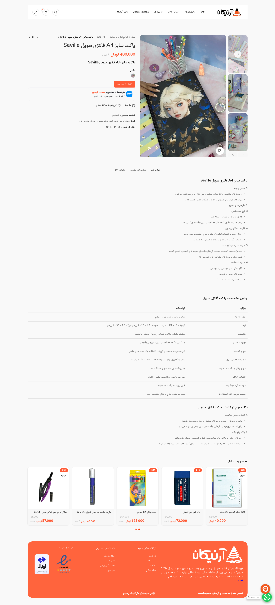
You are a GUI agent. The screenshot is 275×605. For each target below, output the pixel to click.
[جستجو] (56, 12)
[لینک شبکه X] (119, 127)
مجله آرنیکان (151, 570)
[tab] (155, 168)
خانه (133, 37)
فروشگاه (152, 556)
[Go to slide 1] (139, 529)
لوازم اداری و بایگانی (118, 37)
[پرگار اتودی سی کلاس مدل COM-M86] (48, 488)
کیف (111, 121)
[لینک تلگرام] (107, 127)
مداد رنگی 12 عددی (146, 512)
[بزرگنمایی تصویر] (220, 151)
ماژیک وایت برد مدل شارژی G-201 (94, 512)
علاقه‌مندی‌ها (109, 556)
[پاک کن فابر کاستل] (182, 488)
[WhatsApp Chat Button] (267, 597)
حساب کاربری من (107, 565)
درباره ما (153, 565)
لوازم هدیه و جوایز (99, 121)
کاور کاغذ (101, 37)
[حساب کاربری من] (36, 12)
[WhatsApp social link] (111, 127)
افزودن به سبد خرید (124, 84)
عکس (132, 70)
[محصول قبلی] (37, 37)
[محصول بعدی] (29, 37)
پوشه (126, 121)
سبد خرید (110, 570)
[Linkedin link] (115, 127)
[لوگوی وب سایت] (229, 12)
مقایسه (112, 560)
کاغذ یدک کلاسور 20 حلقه (232, 512)
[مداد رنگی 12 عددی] (137, 488)
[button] (243, 155)
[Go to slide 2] (136, 529)
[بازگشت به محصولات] (33, 37)
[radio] (133, 76)
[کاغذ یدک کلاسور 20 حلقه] (227, 488)
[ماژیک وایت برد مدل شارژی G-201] (93, 488)
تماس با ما (151, 560)
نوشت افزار (84, 121)
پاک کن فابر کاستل (192, 512)
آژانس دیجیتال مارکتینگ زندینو (139, 593)
